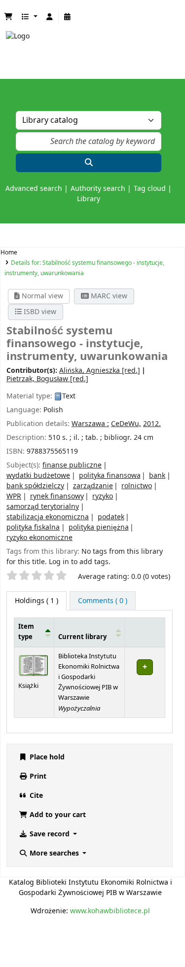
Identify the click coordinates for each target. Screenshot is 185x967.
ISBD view (39, 312)
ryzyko (102, 496)
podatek (111, 517)
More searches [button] (54, 853)
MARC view (108, 296)
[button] (8, 17)
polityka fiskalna (33, 527)
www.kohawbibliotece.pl (110, 911)
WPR (13, 496)
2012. (152, 424)
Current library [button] (82, 637)
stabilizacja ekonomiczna (47, 517)
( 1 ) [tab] (36, 601)
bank (157, 475)
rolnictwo (136, 486)
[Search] (88, 162)
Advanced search (33, 188)
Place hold (46, 757)
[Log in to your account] (49, 17)
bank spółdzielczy (35, 486)
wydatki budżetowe (38, 475)
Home (8, 252)
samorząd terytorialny (42, 506)
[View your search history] (67, 17)
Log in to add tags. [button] (80, 562)
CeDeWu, (126, 424)
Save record (50, 834)
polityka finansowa (110, 475)
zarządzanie (93, 486)
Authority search (98, 188)
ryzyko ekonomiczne (39, 538)
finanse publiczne (72, 465)
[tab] (103, 600)
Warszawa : (90, 424)
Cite (35, 795)
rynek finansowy (57, 496)
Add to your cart (57, 815)
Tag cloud (150, 188)
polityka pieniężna (99, 527)
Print (37, 776)
